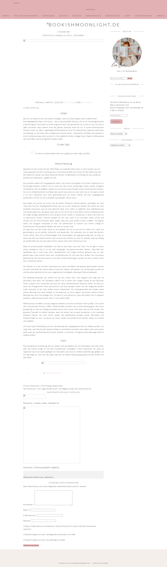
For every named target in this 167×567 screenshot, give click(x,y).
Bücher (16, 3)
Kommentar (28, 504)
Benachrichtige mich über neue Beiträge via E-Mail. (45, 540)
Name (26, 510)
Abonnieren (116, 121)
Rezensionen (90, 9)
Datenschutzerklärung (143, 16)
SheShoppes (104, 563)
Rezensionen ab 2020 (112, 16)
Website (26, 521)
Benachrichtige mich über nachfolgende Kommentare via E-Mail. (50, 534)
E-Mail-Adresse (30, 515)
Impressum (160, 16)
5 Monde (48, 373)
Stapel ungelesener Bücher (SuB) (26, 16)
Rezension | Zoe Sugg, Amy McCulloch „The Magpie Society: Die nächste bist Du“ (59, 389)
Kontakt (128, 16)
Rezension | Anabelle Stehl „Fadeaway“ (63, 35)
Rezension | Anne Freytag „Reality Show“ (47, 386)
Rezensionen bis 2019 (93, 16)
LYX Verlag (69, 102)
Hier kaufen (87, 102)
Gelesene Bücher (48, 16)
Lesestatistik (63, 16)
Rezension (57, 373)
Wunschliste (76, 16)
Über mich (5, 16)
